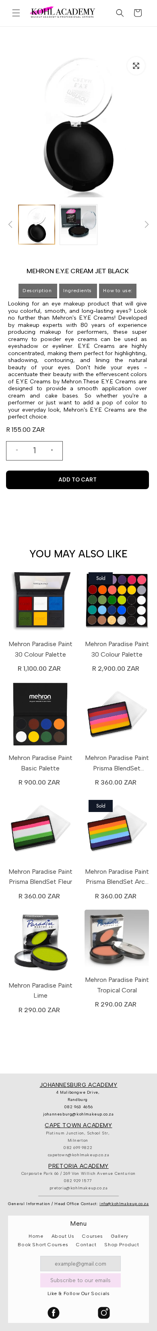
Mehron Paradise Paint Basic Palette (40, 763)
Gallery (119, 1236)
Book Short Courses (43, 1244)
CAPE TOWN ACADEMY (78, 1125)
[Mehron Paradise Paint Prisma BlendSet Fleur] (40, 830)
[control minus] (13, 450)
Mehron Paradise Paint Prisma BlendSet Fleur (40, 877)
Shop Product (121, 1244)
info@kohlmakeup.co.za (124, 1203)
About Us (63, 1236)
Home (36, 1236)
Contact (86, 1244)
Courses (92, 1236)
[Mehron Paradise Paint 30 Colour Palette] (40, 602)
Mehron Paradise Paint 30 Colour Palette (40, 649)
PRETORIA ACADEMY (78, 1166)
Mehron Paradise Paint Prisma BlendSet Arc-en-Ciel (117, 877)
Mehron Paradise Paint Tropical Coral (117, 985)
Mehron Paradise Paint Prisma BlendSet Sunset (117, 763)
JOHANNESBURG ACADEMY (79, 1085)
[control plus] (55, 450)
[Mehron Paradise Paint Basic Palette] (40, 716)
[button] (16, 13)
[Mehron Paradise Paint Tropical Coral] (117, 941)
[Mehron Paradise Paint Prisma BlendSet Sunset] (117, 716)
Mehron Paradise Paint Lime (40, 991)
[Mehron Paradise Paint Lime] (40, 944)
